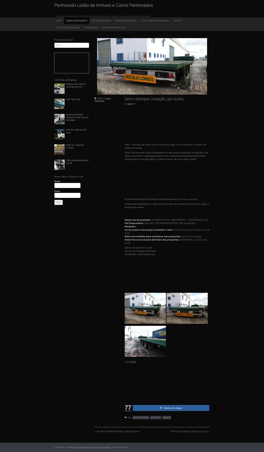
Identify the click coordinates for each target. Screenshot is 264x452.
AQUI (133, 361)
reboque (166, 417)
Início (59, 21)
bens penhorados (141, 417)
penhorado (155, 417)
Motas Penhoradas (101, 21)
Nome (57, 181)
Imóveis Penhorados (126, 21)
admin (130, 104)
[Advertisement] (145, 125)
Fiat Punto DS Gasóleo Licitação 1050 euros (190, 431)
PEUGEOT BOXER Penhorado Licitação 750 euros (117, 431)
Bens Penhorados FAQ (113, 28)
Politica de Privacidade (68, 28)
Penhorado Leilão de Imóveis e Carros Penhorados (103, 5)
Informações (91, 28)
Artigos (177, 21)
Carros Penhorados (76, 21)
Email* (57, 191)
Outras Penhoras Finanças (155, 21)
